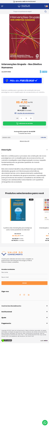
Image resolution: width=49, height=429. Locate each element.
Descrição (6, 149)
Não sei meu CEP (24, 141)
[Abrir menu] (2, 6)
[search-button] (46, 11)
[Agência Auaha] (41, 341)
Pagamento (6, 323)
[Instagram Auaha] (24, 295)
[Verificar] (6, 342)
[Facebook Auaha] (20, 295)
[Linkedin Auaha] (29, 295)
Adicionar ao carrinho (26, 123)
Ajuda (3, 318)
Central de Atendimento (11, 306)
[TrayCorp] (46, 341)
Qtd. (17, 118)
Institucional (6, 312)
